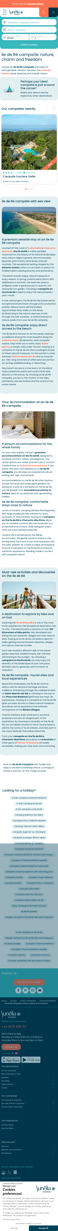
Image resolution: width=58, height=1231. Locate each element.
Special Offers (7, 1128)
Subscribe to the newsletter (29, 982)
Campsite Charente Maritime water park (29, 866)
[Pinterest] (25, 990)
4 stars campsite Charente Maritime (29, 798)
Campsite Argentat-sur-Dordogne (29, 832)
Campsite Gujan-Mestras (40, 877)
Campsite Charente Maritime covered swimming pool (29, 854)
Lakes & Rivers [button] (7, 1084)
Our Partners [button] (6, 1153)
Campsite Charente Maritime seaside (29, 860)
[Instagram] (33, 990)
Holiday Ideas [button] (7, 1125)
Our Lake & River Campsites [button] (12, 1103)
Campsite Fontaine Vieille (19, 176)
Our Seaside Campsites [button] (11, 1100)
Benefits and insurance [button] (11, 1150)
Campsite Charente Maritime (29, 849)
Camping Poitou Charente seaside (29, 820)
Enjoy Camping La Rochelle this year (29, 905)
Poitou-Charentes (28, 742)
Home (4, 1001)
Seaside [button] (4, 1077)
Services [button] (5, 1146)
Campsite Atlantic (16, 955)
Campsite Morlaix (13, 883)
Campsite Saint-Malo (29, 888)
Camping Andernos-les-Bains (29, 815)
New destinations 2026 (11, 1074)
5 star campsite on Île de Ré (29, 809)
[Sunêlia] (16, 12)
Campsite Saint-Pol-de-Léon (29, 894)
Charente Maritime (48, 1001)
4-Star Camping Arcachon (29, 803)
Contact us (11, 1046)
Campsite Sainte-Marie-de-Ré (29, 900)
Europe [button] (4, 1088)
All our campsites (8, 1070)
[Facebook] (18, 990)
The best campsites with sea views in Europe (29, 960)
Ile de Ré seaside (29, 911)
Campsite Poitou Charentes (40, 883)
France (14, 1001)
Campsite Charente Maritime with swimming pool (29, 871)
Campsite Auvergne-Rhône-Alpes (29, 837)
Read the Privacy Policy (11, 1219)
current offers (35, 3)
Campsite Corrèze (14, 877)
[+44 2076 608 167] (43, 12)
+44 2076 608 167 (13, 1027)
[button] (53, 12)
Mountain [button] (5, 1081)
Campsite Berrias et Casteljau (29, 843)
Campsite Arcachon (40, 955)
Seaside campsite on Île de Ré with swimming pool (29, 917)
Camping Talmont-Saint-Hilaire (29, 826)
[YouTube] (40, 990)
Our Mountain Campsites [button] (12, 1107)
